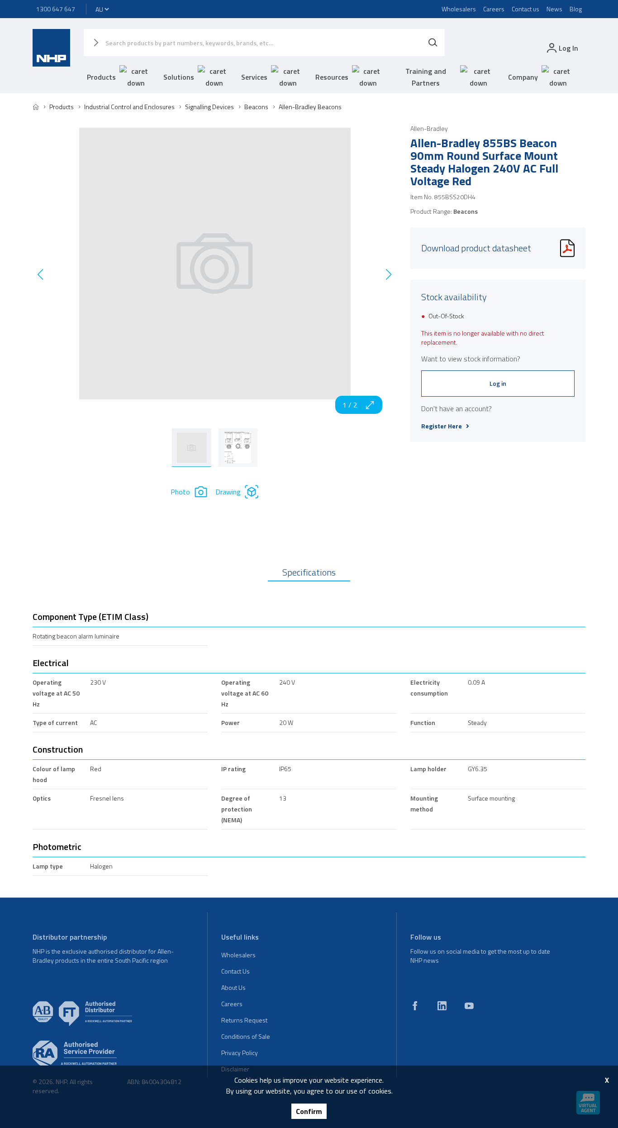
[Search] (433, 42)
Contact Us (235, 971)
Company (523, 77)
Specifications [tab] (309, 572)
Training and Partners (425, 77)
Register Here (441, 426)
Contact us (525, 9)
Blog (576, 9)
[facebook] (414, 1005)
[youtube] (469, 1005)
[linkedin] (442, 1005)
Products (101, 77)
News (554, 9)
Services (254, 77)
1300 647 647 (55, 9)
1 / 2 (349, 404)
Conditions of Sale (245, 1036)
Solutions (178, 77)
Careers (493, 9)
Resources (331, 77)
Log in (498, 383)
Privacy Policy (239, 1052)
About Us (233, 987)
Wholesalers (459, 9)
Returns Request (244, 1020)
